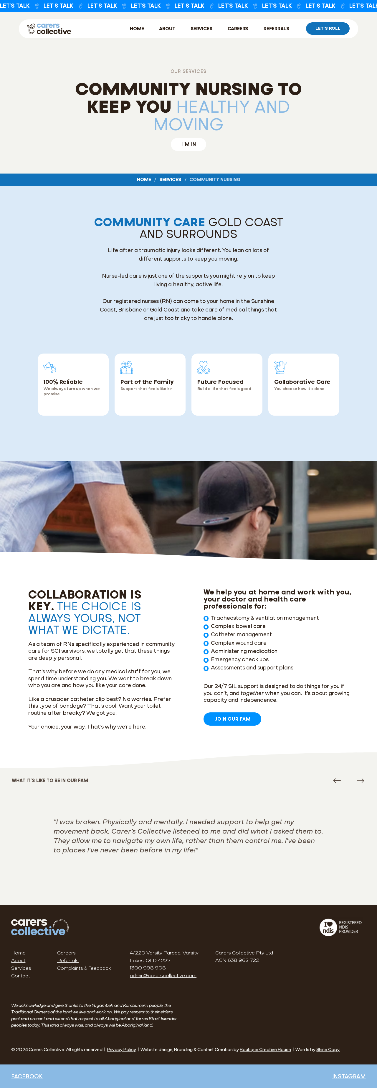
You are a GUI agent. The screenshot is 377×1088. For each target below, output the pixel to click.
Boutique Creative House (265, 1050)
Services (21, 968)
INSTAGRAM (349, 1076)
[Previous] (337, 780)
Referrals (68, 961)
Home (18, 953)
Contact (20, 976)
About (18, 961)
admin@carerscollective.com (163, 976)
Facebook (27, 1076)
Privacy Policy (121, 1050)
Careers (66, 953)
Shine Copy (328, 1050)
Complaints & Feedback (84, 968)
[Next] (360, 780)
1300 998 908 (148, 968)
